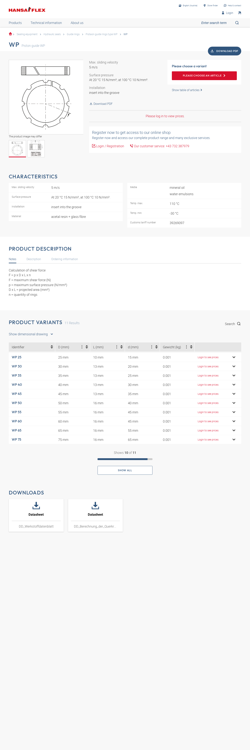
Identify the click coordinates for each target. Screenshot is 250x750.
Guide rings (73, 34)
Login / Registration (109, 146)
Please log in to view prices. (165, 116)
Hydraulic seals (52, 34)
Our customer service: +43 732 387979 (161, 146)
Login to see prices (208, 357)
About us (77, 22)
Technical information (46, 22)
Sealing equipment (27, 34)
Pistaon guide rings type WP (101, 34)
